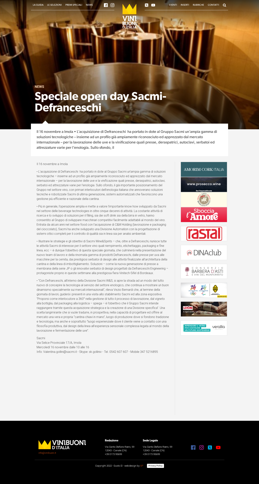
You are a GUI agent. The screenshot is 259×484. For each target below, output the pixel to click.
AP (141, 465)
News (39, 87)
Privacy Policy (155, 465)
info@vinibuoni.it (47, 452)
